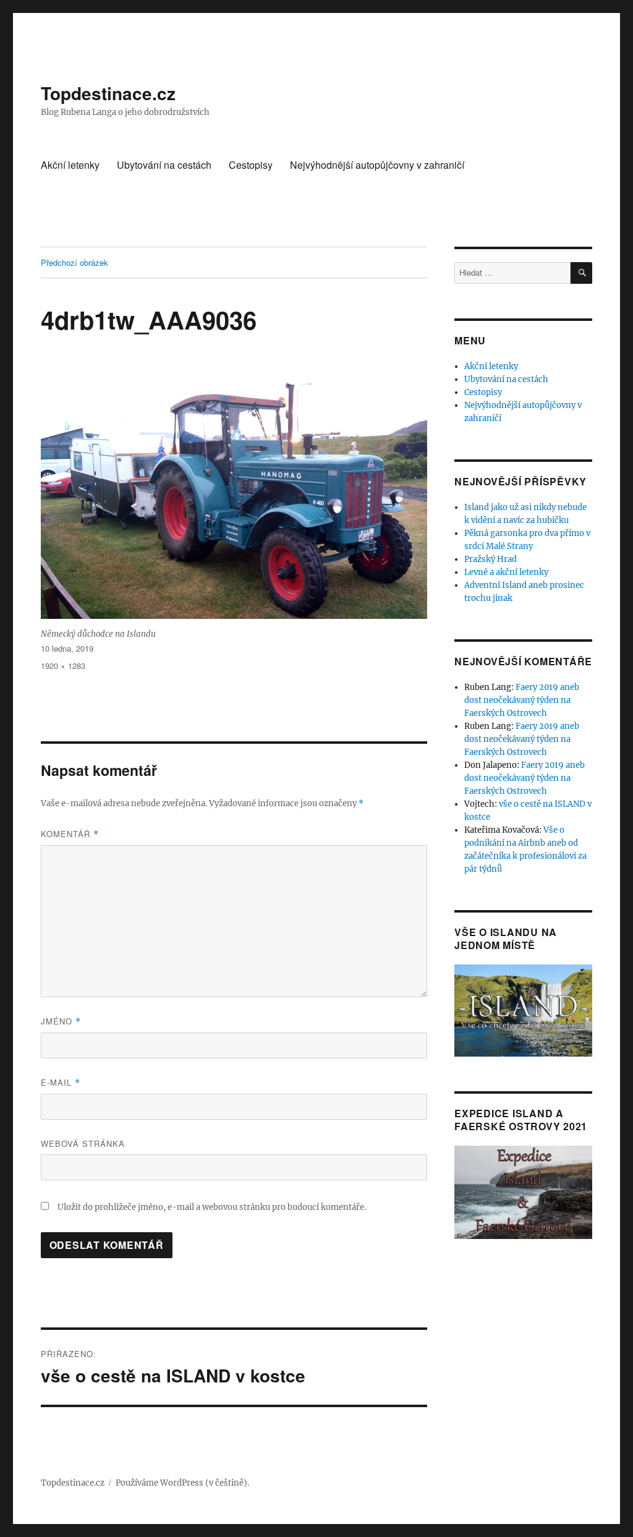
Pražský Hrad (490, 559)
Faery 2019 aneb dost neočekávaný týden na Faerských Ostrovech (521, 700)
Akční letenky (70, 165)
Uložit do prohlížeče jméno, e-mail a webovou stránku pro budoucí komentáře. (211, 1207)
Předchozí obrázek (74, 262)
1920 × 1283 (63, 665)
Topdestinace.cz (108, 93)
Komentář (70, 834)
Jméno (61, 1021)
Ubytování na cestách (164, 165)
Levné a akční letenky (506, 572)
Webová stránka (83, 1143)
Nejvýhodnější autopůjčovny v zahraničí (377, 165)
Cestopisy (251, 165)
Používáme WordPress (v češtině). (182, 1483)
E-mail (60, 1082)
